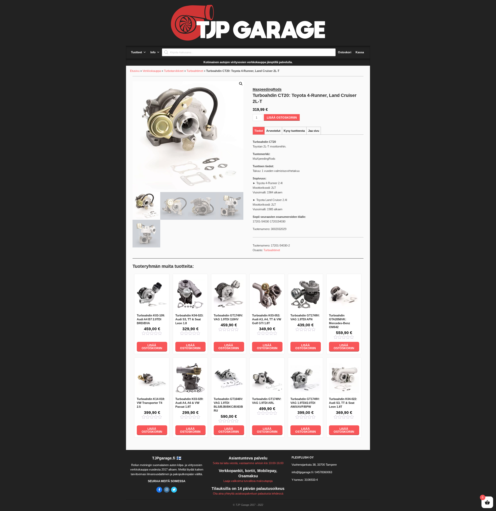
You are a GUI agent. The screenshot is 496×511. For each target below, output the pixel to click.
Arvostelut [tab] (273, 130)
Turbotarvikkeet (173, 70)
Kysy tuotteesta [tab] (294, 130)
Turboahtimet (195, 70)
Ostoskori (344, 52)
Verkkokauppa (152, 70)
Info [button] (153, 52)
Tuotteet (136, 52)
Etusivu (135, 70)
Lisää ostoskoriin (282, 117)
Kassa (360, 52)
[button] (240, 83)
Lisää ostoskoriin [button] (152, 347)
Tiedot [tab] (258, 130)
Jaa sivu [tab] (313, 130)
